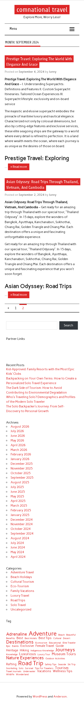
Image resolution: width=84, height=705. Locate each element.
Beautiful (71, 635)
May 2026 (17, 440)
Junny (52, 71)
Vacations (44, 671)
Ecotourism (41, 643)
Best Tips (45, 638)
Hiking (24, 650)
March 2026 (19, 450)
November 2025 (22, 468)
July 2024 (17, 543)
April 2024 (18, 557)
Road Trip (30, 663)
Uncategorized (21, 609)
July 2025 (17, 487)
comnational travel (42, 9)
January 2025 (20, 515)
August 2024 (20, 538)
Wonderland (22, 675)
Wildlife (10, 675)
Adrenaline (16, 634)
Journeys (65, 649)
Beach (61, 635)
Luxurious (27, 654)
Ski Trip (71, 665)
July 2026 (17, 431)
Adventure (43, 633)
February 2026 (21, 454)
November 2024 (22, 524)
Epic (8, 646)
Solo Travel (18, 605)
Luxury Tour (44, 655)
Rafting (11, 664)
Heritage (12, 650)
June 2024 (18, 547)
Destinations (20, 642)
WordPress (40, 696)
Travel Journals (13, 672)
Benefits (10, 638)
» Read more (18, 167)
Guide (60, 645)
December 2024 (22, 520)
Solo (21, 668)
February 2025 (21, 510)
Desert (66, 638)
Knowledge (12, 655)
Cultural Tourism (22, 582)
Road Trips (18, 600)
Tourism (62, 668)
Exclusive (27, 645)
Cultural (57, 638)
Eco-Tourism (20, 586)
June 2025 (18, 492)
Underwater (29, 672)
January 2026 (20, 459)
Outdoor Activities (55, 659)
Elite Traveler (69, 643)
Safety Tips (50, 665)
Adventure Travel (22, 572)
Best (20, 638)
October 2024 (21, 529)
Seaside (62, 665)
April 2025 (18, 501)
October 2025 (21, 473)
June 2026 (18, 436)
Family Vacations (22, 591)
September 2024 (22, 533)
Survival (29, 668)
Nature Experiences (25, 658)
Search (68, 325)
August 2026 (20, 426)
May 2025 (17, 496)
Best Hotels (31, 638)
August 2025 (20, 482)
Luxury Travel (20, 595)
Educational (55, 643)
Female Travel (44, 645)
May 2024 (17, 552)
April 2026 (18, 445)
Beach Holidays (21, 577)
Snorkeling (11, 668)
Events (15, 646)
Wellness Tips (62, 671)
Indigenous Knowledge (42, 651)
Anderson (60, 696)
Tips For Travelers (44, 668)
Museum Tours (64, 654)
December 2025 (22, 464)
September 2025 (22, 477)
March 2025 (19, 505)
